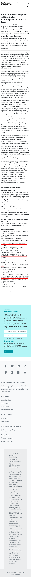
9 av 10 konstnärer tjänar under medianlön (12, 238)
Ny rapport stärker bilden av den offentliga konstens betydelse (15, 235)
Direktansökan (5, 406)
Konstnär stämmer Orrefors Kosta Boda (11, 252)
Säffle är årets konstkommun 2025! (10, 233)
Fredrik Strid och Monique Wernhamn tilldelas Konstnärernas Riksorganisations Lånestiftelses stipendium (14, 255)
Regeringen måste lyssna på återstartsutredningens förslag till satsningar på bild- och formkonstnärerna (15, 277)
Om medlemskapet (6, 400)
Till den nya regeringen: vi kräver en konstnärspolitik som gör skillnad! (15, 271)
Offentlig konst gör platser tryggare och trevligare (14, 231)
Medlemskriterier (6, 403)
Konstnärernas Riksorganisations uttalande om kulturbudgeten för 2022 (13, 280)
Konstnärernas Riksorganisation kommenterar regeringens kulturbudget (13, 268)
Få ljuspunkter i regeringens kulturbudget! (12, 247)
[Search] (28, 2)
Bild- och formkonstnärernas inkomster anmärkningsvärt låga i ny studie (11, 249)
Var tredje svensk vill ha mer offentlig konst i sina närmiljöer (14, 244)
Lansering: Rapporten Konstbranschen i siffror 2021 (14, 274)
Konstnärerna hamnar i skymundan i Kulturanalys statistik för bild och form (14, 261)
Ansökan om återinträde (7, 409)
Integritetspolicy (5, 421)
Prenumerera (8, 352)
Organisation (4, 418)
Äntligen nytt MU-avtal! (7, 259)
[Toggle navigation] (27, 7)
